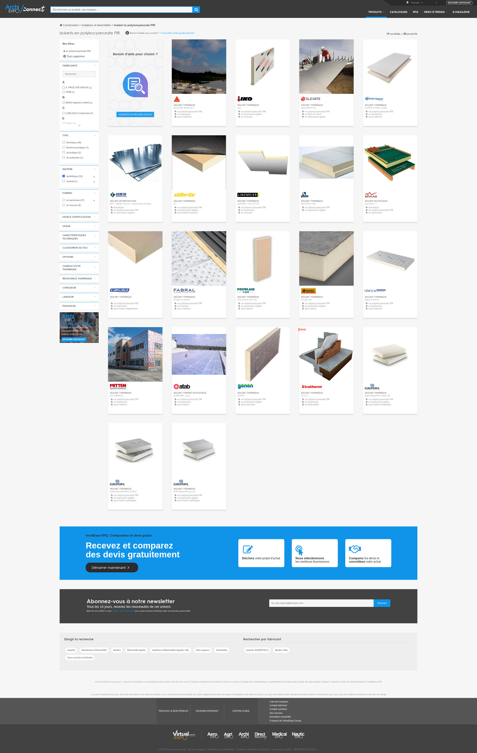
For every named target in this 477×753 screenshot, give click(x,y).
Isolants (71, 650)
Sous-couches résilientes (80, 657)
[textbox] (121, 9)
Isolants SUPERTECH (257, 650)
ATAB (70, 92)
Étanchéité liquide (136, 650)
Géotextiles (222, 650)
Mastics (117, 650)
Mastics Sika (281, 650)
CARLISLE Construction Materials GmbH (81, 113)
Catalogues (398, 11)
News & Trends (434, 11)
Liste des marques (279, 701)
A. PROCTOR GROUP (79, 87)
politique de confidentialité (123, 611)
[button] (79, 65)
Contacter (199, 46)
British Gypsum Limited (79, 102)
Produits (375, 11)
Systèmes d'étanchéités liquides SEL (170, 650)
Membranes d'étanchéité (94, 650)
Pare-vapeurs (203, 650)
